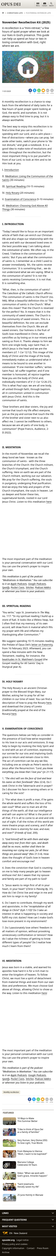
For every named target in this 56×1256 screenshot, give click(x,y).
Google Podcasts (37, 583)
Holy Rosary (12, 192)
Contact (31, 1248)
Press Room (43, 1248)
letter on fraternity (42, 644)
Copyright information (13, 1248)
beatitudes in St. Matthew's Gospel (22, 659)
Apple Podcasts (19, 583)
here (48, 501)
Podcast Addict (43, 587)
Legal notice (22, 1240)
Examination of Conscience (20, 199)
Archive (5, 1252)
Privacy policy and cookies (14, 1244)
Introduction (11, 169)
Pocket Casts (17, 587)
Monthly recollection (11, 1092)
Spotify (5, 587)
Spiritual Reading (16, 186)
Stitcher (30, 587)
